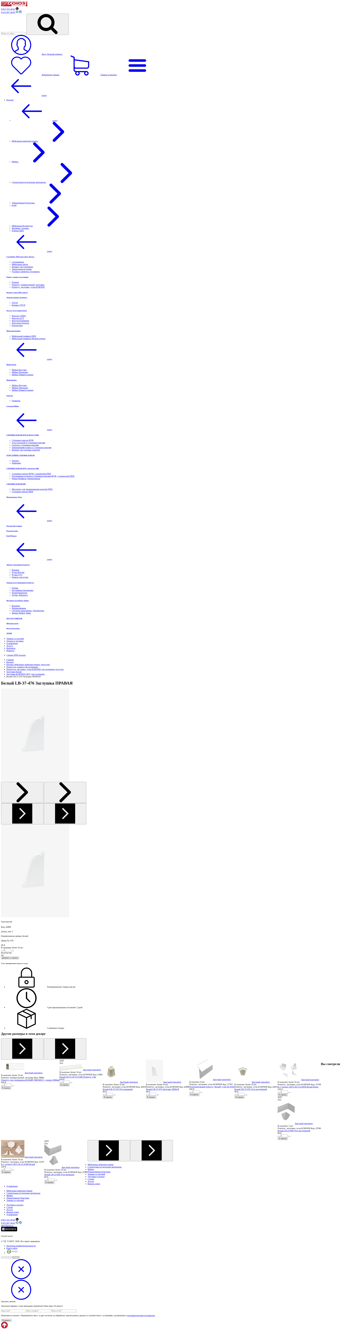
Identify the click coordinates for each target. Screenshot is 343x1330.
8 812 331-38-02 (8, 9)
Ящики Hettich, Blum (21, 613)
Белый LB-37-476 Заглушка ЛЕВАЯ (162, 1089)
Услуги (9, 646)
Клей (14, 205)
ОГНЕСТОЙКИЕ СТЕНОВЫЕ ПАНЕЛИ (20, 455)
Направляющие (19, 608)
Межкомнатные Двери (14, 497)
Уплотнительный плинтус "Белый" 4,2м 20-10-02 (211, 1087)
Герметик (9, 395)
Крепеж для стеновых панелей (26, 450)
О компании (12, 643)
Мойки (15, 162)
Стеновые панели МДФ (23, 440)
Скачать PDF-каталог (16, 655)
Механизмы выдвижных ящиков (17, 600)
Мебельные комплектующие (25, 141)
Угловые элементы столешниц (26, 271)
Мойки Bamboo (11, 380)
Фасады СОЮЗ (19, 316)
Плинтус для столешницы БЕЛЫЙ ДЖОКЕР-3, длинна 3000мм (30, 1080)
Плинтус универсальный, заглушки (28, 285)
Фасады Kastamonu (20, 321)
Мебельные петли (12, 623)
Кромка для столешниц (22, 267)
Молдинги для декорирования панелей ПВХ (32, 489)
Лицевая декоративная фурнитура (18, 565)
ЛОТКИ (9, 633)
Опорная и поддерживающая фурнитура (20, 582)
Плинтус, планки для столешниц (17, 277)
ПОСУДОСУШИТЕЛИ (14, 618)
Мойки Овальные (20, 372)
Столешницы (18, 262)
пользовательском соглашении (141, 1315)
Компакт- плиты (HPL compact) (17, 292)
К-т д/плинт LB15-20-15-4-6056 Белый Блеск (298, 1087)
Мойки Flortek (11, 364)
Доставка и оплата (96, 1176)
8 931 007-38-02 (8, 12)
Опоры (15, 588)
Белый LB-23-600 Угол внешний (59, 1174)
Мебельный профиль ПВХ (24, 336)
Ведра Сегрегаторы (13, 628)
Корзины (16, 606)
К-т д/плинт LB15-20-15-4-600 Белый (18, 1164)
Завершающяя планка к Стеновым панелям (31, 447)
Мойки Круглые (19, 370)
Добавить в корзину (10, 958)
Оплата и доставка (14, 641)
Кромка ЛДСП (18, 305)
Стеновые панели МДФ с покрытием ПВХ (31, 474)
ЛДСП (15, 303)
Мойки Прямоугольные (22, 375)
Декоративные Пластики (23, 203)
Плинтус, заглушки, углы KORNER (28, 287)
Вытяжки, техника (20, 228)
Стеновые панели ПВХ (22, 492)
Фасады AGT (18, 318)
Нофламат (16, 463)
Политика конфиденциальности (21, 1246)
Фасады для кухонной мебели (16, 310)
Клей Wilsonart (11, 536)
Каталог (10, 100)
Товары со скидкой (15, 638)
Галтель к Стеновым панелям (25, 445)
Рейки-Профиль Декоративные (26, 478)
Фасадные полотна (20, 323)
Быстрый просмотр (33, 1073)
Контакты (10, 648)
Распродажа (17, 325)
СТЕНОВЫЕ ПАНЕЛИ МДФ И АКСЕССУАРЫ (22, 435)
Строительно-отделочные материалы (29, 182)
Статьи (91, 1179)
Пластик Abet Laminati (14, 526)
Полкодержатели (19, 593)
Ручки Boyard (18, 572)
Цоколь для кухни (20, 577)
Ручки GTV (17, 575)
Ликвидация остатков (22, 269)
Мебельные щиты (20, 264)
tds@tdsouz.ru (7, 1225)
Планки (15, 282)
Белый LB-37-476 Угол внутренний (250, 1089)
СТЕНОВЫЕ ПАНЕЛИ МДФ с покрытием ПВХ (22, 468)
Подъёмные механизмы (22, 590)
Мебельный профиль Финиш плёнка (28, 338)
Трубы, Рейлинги (20, 595)
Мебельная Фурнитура (22, 226)
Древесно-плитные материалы (16, 297)
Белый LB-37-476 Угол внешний (118, 1089)
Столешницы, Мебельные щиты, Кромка (20, 256)
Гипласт (15, 461)
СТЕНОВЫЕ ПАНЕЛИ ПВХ (16, 484)
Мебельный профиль (13, 331)
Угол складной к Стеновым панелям (28, 443)
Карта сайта (11, 1248)
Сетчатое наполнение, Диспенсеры (28, 611)
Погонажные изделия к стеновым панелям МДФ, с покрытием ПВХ (43, 476)
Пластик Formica (12, 531)
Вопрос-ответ (94, 1184)
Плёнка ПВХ (18, 231)
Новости (10, 650)
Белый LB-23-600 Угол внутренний (294, 1131)
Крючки (15, 570)
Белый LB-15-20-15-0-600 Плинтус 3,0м (77, 1077)
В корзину (6, 1088)
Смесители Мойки (12, 406)
